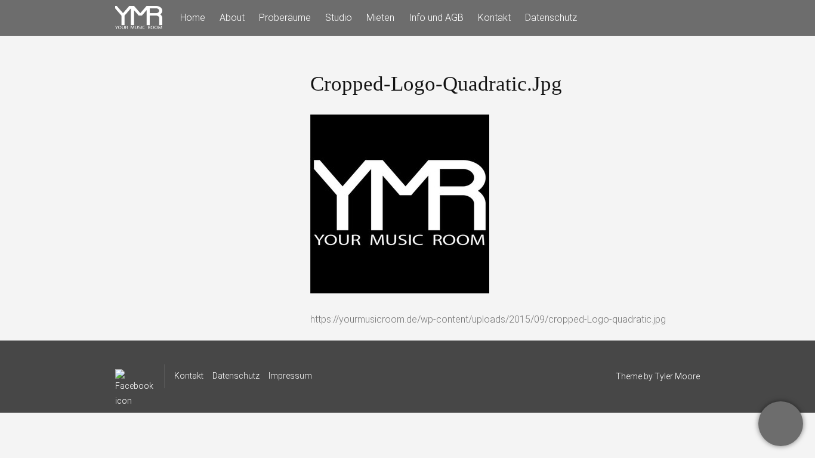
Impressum (290, 375)
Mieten (380, 17)
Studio (338, 17)
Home (192, 17)
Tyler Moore (677, 376)
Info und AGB (436, 17)
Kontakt (494, 17)
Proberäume (285, 17)
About (232, 17)
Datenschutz (551, 17)
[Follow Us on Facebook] (134, 376)
